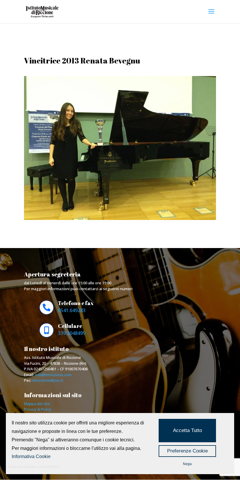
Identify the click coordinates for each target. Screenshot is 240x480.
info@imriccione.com (53, 374)
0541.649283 (71, 310)
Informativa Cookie (31, 456)
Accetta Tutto (187, 430)
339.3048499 (71, 333)
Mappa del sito (37, 403)
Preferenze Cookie (187, 451)
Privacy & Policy (37, 409)
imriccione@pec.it (47, 380)
